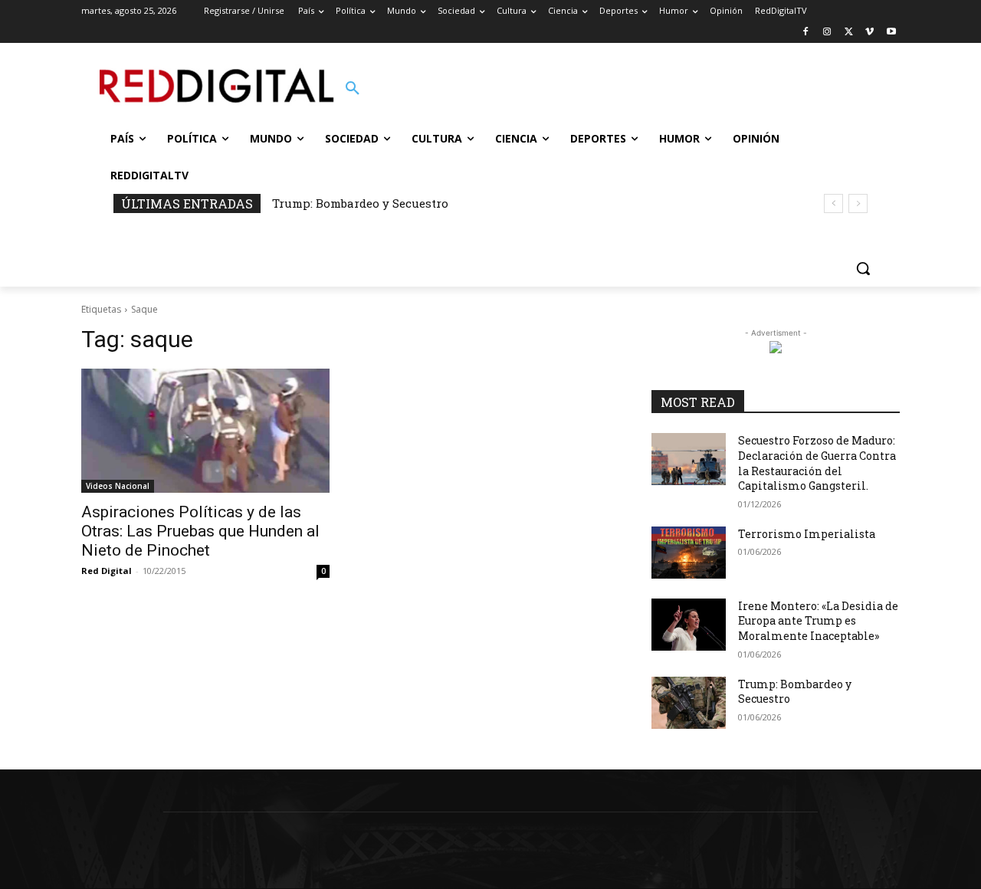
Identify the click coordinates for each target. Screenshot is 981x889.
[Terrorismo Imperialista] (688, 553)
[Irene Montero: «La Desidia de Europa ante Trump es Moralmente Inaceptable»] (688, 625)
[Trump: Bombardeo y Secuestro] (688, 703)
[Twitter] (849, 32)
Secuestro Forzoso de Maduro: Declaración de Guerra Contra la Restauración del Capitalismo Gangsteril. (817, 463)
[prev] (833, 203)
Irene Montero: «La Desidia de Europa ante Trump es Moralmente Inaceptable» (818, 621)
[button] (352, 89)
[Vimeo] (869, 32)
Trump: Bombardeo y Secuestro (360, 203)
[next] (858, 203)
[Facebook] (806, 32)
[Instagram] (827, 32)
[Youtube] (891, 32)
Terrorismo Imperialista (806, 534)
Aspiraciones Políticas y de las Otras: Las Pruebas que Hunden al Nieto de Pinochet (200, 531)
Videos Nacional (117, 486)
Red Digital (106, 570)
